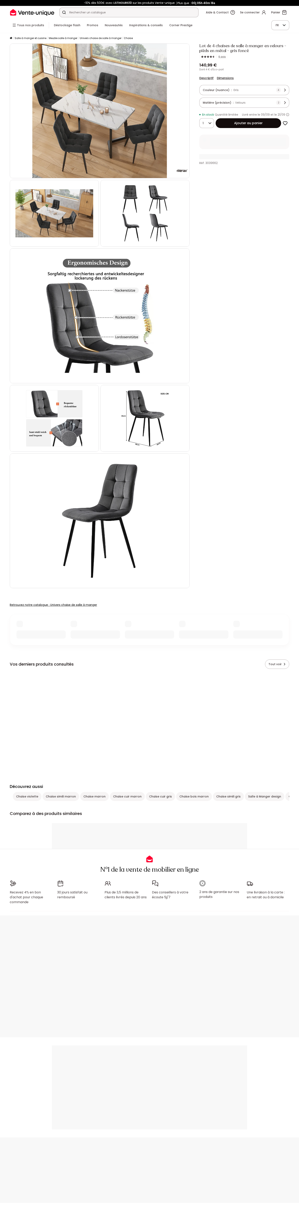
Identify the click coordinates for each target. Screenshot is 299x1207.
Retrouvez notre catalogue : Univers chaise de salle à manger (53, 605)
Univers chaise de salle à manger (100, 38)
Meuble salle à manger (63, 38)
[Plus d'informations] (287, 114)
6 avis (222, 56)
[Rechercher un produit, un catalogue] (64, 12)
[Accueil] (11, 38)
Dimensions (225, 78)
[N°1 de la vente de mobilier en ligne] (32, 12)
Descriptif (206, 78)
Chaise (128, 38)
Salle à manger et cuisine (30, 38)
